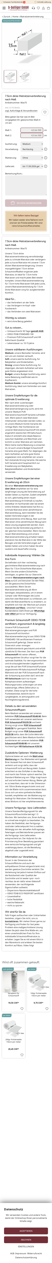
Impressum (20, 1253)
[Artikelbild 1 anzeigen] (10, 76)
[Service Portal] (33, 8)
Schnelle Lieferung (44, 2)
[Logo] (18, 8)
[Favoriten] (22, 1009)
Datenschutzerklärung (26, 1257)
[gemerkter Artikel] (45, 112)
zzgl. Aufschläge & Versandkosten (21, 110)
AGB (12, 1253)
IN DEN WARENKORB (29, 203)
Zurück (7, 16)
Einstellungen (26, 1246)
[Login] (43, 8)
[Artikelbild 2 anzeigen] (25, 76)
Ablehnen (26, 1239)
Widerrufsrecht (34, 1253)
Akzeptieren (26, 1231)
